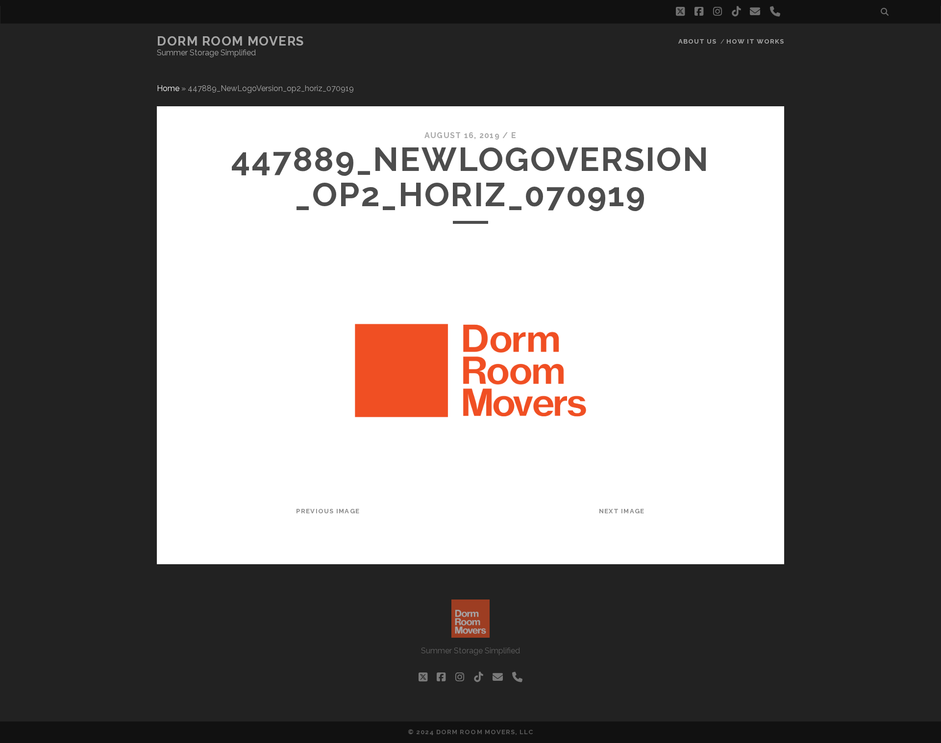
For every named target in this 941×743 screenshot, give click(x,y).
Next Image (622, 511)
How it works (755, 41)
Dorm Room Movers (230, 41)
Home (168, 88)
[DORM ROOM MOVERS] (470, 633)
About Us (697, 41)
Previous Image (328, 511)
